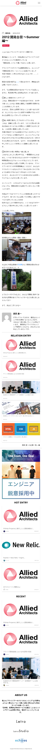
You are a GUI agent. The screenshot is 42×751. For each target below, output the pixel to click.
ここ (17, 82)
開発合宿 (6, 45)
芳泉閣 (20, 265)
